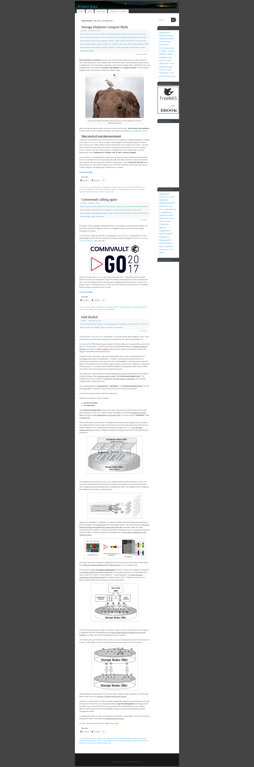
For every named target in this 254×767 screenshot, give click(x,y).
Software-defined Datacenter (139, 213)
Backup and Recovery (97, 307)
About (90, 11)
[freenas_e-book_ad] (168, 114)
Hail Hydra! (89, 317)
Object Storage (96, 47)
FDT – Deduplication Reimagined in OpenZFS (167, 200)
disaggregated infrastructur (127, 189)
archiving (87, 307)
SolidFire (102, 192)
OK (173, 20)
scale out (90, 743)
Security (109, 213)
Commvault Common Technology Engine (118, 307)
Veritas (92, 216)
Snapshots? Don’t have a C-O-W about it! (166, 249)
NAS (143, 324)
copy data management (124, 187)
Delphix (117, 41)
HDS (139, 210)
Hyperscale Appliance (96, 309)
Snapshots (111, 47)
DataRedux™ (123, 361)
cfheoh (84, 31)
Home (81, 11)
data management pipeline (138, 131)
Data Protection (85, 41)
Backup (124, 34)
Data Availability (121, 37)
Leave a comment (141, 54)
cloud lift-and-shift (95, 187)
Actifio (82, 34)
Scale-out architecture (107, 327)
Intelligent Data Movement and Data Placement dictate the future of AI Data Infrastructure (166, 38)
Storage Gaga (87, 6)
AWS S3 (86, 187)
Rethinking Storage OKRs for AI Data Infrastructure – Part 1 (167, 70)
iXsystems (115, 44)
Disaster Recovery (140, 41)
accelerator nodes (90, 738)
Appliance (94, 206)
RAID (91, 327)
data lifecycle (137, 187)
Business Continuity (139, 34)
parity (81, 743)
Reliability (104, 213)
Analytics (102, 34)
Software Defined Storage (121, 213)
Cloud (82, 37)
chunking (99, 738)
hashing (110, 741)
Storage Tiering (134, 47)
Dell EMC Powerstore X (111, 189)
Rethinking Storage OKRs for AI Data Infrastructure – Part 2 (167, 60)
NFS (147, 324)
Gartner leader (84, 309)
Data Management (132, 37)
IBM (93, 213)
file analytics (140, 189)
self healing (97, 743)
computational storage (109, 187)
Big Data (129, 34)
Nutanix (88, 47)
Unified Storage (85, 216)
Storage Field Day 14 (123, 236)
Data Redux (135, 738)
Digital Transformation (127, 41)
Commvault (130, 206)
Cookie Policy (101, 11)
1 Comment (143, 220)
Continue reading (86, 172)
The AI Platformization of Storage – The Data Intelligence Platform (166, 51)
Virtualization (84, 51)
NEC (80, 344)
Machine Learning (132, 44)
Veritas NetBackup (109, 309)
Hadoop (93, 44)
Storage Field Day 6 (96, 337)
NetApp (141, 44)
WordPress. (139, 762)
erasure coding (102, 741)
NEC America (141, 741)
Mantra (131, 762)
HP (141, 324)
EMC (129, 324)
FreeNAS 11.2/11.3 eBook (118, 11)
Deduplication (104, 41)
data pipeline (91, 189)
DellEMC (111, 41)
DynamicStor (93, 741)
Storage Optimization (122, 47)
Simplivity (104, 47)
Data (103, 37)
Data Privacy (143, 37)
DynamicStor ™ (104, 359)
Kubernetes (123, 44)
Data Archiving (110, 37)
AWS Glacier (94, 142)
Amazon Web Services (92, 34)
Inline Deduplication (127, 741)
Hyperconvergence (103, 44)
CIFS (104, 324)
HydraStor (86, 346)
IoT (110, 44)
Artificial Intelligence (115, 34)
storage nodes (106, 743)
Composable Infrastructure (92, 37)
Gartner (135, 210)
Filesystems (128, 210)
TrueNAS (142, 47)
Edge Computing (85, 44)
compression (110, 738)
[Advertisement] (166, 153)
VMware (91, 51)
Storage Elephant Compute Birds (104, 27)
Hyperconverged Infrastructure (88, 192)
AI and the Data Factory (167, 76)
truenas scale (109, 192)
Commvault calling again (99, 199)
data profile (99, 189)
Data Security (94, 41)
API (107, 34)
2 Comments (143, 331)
